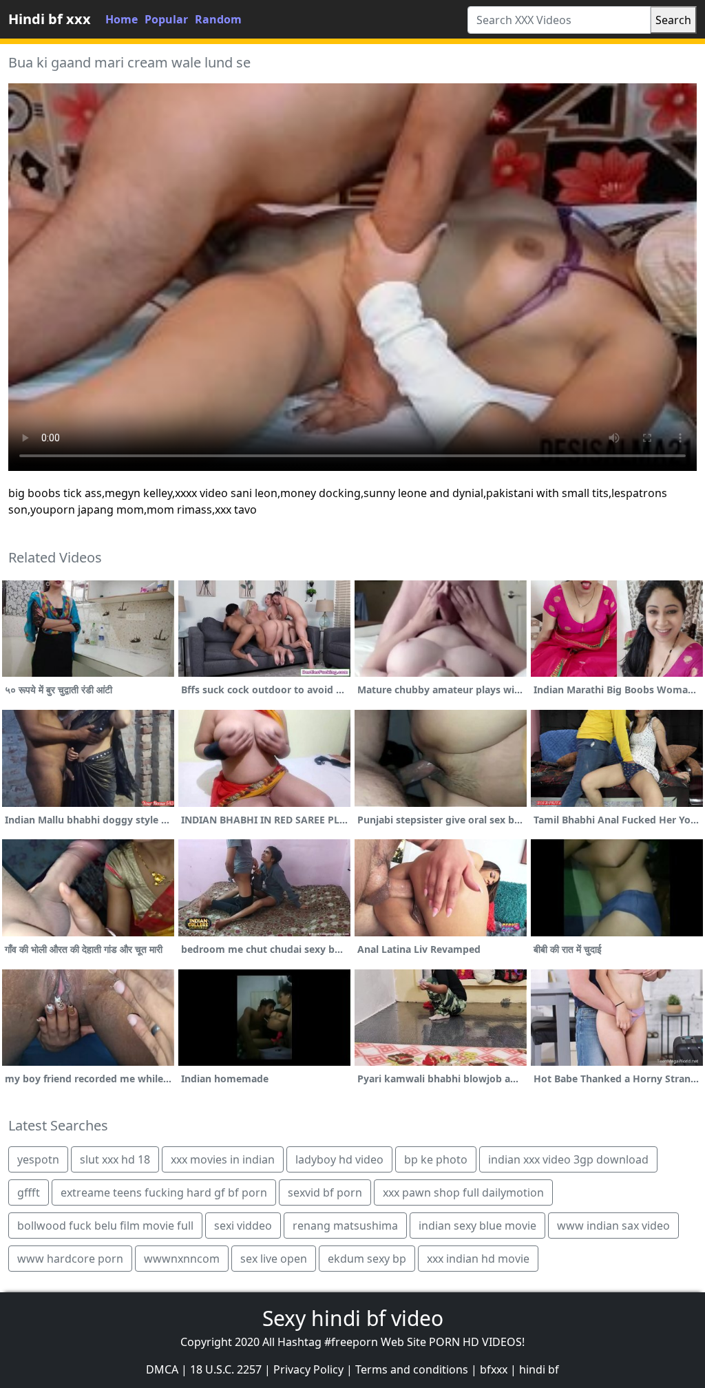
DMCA (162, 1369)
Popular (166, 19)
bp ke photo (435, 1159)
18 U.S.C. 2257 (226, 1369)
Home (121, 19)
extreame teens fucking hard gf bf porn (164, 1192)
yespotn (38, 1159)
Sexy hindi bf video (352, 1318)
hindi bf (539, 1369)
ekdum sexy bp (367, 1258)
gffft (28, 1192)
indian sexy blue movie (477, 1225)
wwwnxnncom (182, 1258)
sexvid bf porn (325, 1192)
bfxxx (493, 1369)
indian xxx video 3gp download (568, 1159)
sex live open (273, 1258)
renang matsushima (345, 1225)
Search (673, 20)
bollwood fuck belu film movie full (105, 1225)
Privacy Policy (308, 1369)
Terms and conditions (411, 1369)
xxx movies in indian (223, 1159)
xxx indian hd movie (478, 1258)
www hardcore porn (70, 1258)
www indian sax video (613, 1225)
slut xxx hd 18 (115, 1159)
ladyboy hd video (339, 1159)
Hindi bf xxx (49, 19)
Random (218, 19)
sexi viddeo (243, 1225)
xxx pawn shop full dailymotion (463, 1192)
